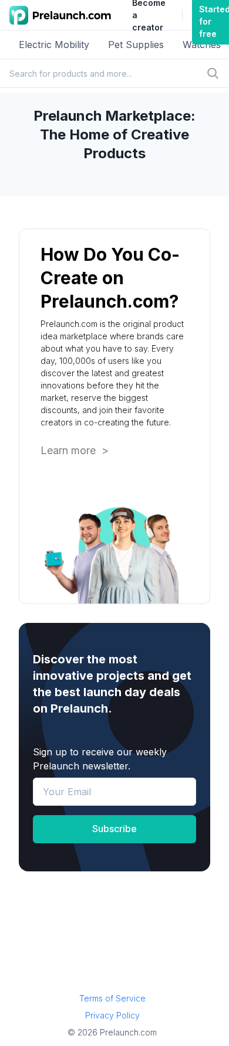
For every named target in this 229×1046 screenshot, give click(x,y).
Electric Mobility (54, 44)
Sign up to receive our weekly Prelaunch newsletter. (100, 759)
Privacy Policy (112, 1015)
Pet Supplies (136, 44)
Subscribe (114, 828)
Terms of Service (112, 998)
